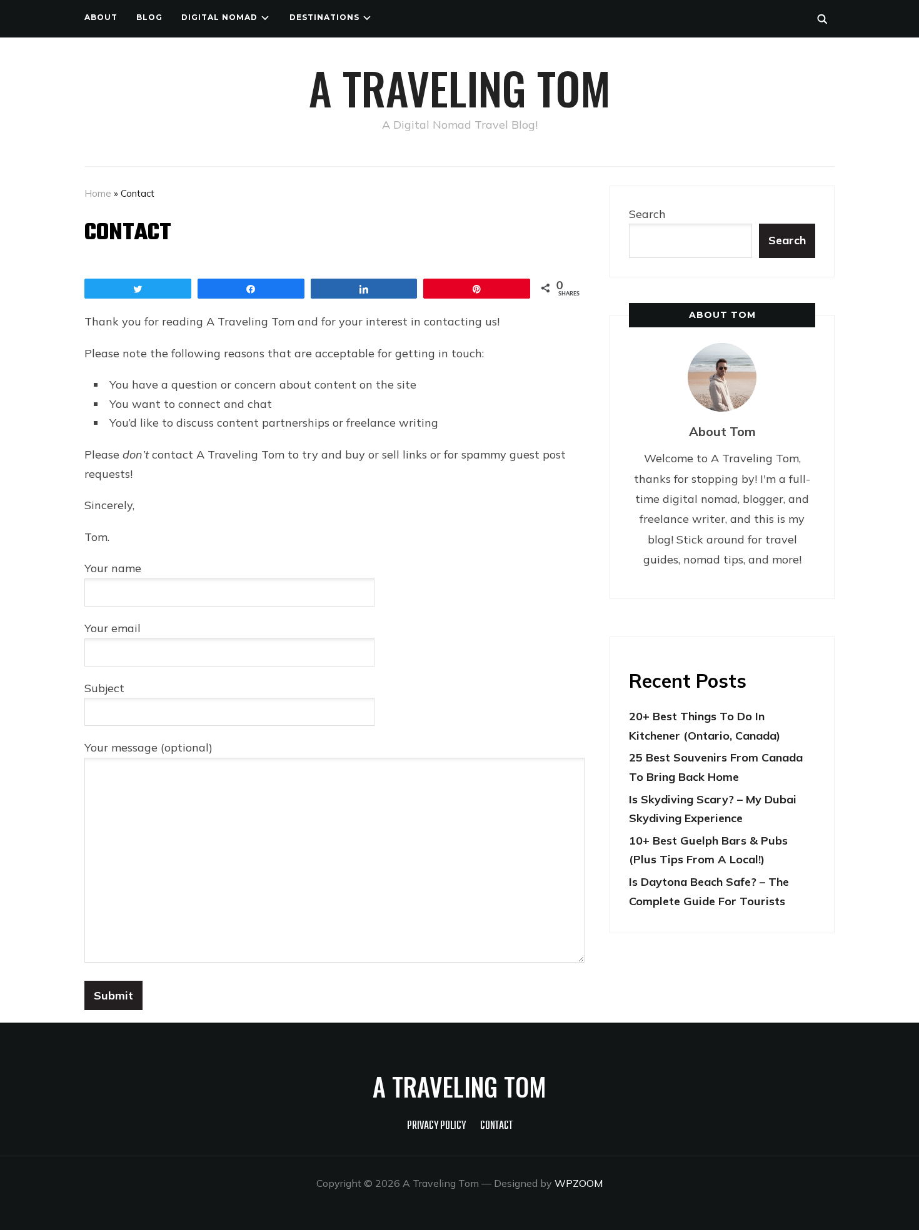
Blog (149, 17)
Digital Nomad (219, 17)
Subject (104, 688)
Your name (112, 568)
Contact (496, 1126)
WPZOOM (579, 1183)
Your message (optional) (148, 747)
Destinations (324, 17)
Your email (112, 628)
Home (97, 193)
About (101, 17)
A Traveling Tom (460, 87)
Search (647, 214)
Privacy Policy (436, 1126)
